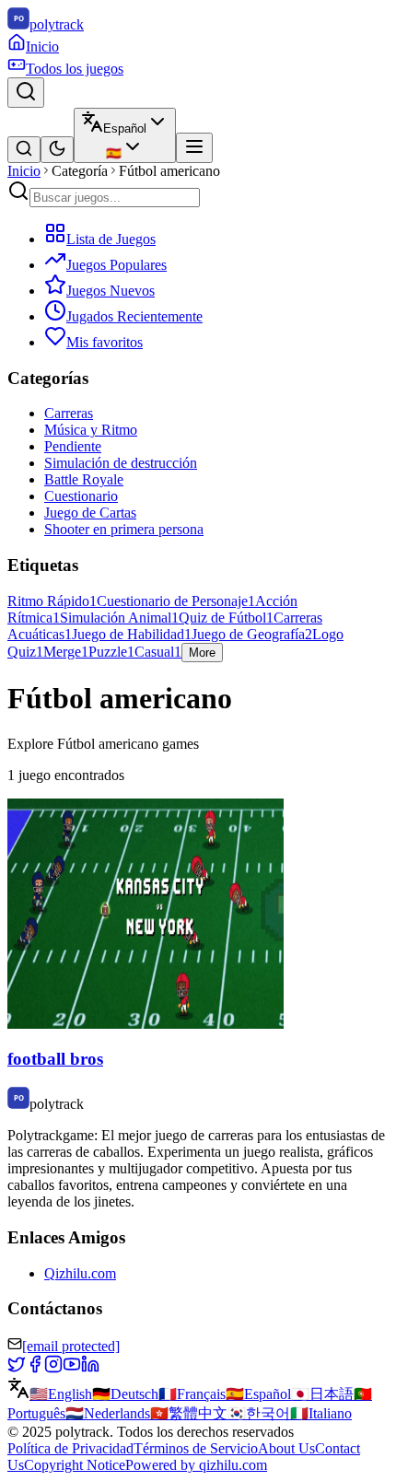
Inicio (24, 171)
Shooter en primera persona (124, 529)
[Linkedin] (90, 1368)
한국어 (258, 1413)
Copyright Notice (74, 1465)
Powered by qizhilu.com (196, 1465)
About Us (286, 1448)
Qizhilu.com (80, 1273)
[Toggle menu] (194, 148)
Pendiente (72, 446)
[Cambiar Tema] (57, 149)
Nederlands (107, 1413)
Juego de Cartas (90, 512)
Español (258, 1394)
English (60, 1394)
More (202, 652)
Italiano (321, 1413)
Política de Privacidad (70, 1448)
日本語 (322, 1394)
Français (192, 1394)
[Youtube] (72, 1368)
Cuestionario (81, 496)
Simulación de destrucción (120, 463)
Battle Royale (83, 479)
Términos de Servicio (196, 1448)
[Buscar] (25, 92)
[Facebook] (35, 1368)
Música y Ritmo (90, 429)
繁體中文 (188, 1413)
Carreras (68, 413)
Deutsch (125, 1394)
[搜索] (24, 149)
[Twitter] (16, 1368)
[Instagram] (53, 1368)
